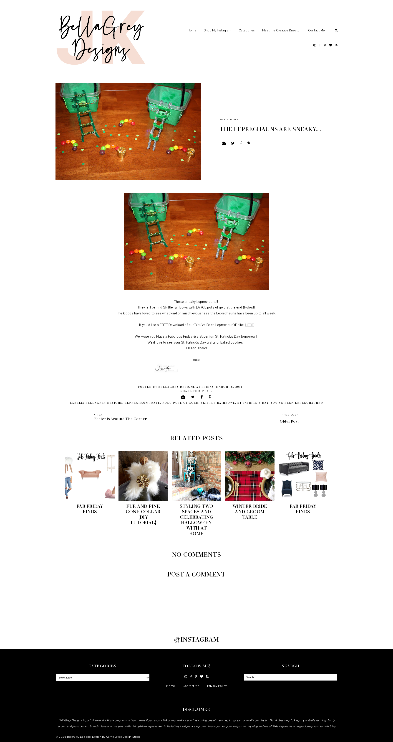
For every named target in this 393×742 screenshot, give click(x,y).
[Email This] (224, 143)
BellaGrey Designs (79, 737)
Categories (247, 30)
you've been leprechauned (297, 402)
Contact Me (316, 30)
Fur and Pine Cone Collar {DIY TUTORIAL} (143, 514)
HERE (249, 325)
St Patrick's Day (253, 402)
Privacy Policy (217, 686)
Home (191, 30)
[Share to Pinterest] (248, 143)
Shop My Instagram (217, 30)
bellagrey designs (104, 402)
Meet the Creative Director (281, 30)
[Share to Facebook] (241, 143)
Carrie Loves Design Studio (123, 737)
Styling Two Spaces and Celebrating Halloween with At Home (196, 519)
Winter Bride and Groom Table (249, 511)
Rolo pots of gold (180, 402)
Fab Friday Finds (90, 508)
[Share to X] (233, 143)
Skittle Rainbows (218, 402)
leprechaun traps (142, 402)
